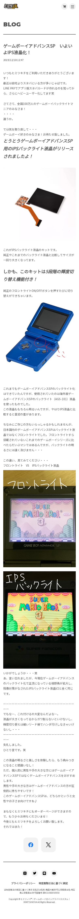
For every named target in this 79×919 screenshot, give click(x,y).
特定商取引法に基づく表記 (53, 883)
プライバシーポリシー (23, 883)
